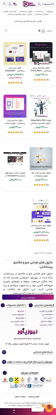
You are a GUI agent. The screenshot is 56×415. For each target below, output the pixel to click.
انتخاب (49, 31)
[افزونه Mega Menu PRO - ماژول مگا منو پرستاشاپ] (41, 106)
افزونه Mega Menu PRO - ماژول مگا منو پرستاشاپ (41, 122)
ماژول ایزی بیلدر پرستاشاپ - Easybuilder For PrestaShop (15, 71)
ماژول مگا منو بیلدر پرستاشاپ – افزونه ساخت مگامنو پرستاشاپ (15, 123)
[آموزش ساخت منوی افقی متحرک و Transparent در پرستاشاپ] (15, 158)
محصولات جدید (18, 314)
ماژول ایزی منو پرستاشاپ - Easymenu (41, 227)
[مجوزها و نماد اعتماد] (27, 382)
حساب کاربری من (17, 321)
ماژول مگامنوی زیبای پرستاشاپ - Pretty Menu (41, 69)
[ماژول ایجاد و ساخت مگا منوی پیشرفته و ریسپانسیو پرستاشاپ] (41, 158)
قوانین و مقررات (45, 311)
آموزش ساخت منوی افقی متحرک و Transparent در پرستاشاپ (15, 176)
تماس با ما (48, 318)
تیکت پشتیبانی (46, 324)
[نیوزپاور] (29, 4)
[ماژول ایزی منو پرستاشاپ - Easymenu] (41, 211)
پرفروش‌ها (20, 318)
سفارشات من (47, 314)
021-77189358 (35, 339)
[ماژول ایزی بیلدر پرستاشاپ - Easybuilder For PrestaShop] (15, 53)
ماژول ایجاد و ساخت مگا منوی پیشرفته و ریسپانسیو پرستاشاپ (41, 176)
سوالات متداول (46, 321)
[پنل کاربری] (10, 4)
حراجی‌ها (21, 311)
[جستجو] (4, 4)
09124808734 (21, 339)
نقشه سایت (19, 324)
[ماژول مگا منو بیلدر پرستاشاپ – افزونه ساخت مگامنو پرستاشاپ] (15, 106)
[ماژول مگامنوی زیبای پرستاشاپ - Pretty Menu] (41, 53)
